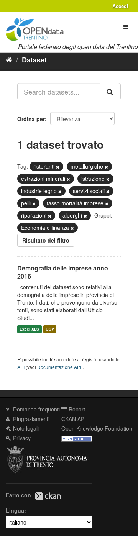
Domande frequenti (36, 409)
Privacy (21, 438)
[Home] (9, 59)
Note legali (25, 428)
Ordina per (31, 119)
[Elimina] (57, 167)
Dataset (34, 60)
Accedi (120, 6)
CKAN (48, 496)
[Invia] (110, 91)
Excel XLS (29, 329)
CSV (50, 329)
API (21, 367)
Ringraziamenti (30, 419)
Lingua (15, 510)
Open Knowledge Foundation (96, 428)
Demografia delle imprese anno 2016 (62, 272)
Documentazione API (59, 367)
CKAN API (73, 419)
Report (76, 409)
